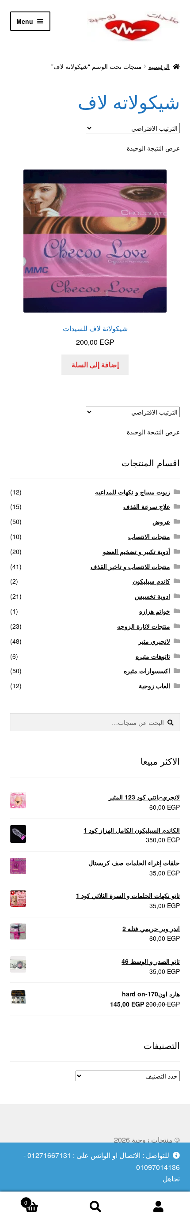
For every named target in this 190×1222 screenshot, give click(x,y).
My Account (158, 1207)
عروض (161, 521)
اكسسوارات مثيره (147, 670)
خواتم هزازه (154, 611)
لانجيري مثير (154, 641)
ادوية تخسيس (152, 596)
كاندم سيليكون (151, 581)
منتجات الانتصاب (149, 536)
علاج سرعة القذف (146, 506)
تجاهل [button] (171, 1178)
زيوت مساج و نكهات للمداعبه (132, 491)
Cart (43, 1199)
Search (94, 1207)
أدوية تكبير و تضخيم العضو (136, 551)
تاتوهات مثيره (153, 656)
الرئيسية (159, 66)
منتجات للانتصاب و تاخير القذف (130, 566)
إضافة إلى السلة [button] (95, 364)
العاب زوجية (154, 685)
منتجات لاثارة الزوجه (143, 626)
